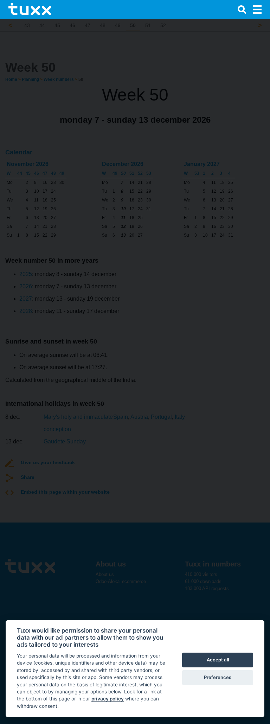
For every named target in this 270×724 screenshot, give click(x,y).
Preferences (217, 677)
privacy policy (107, 698)
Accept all (218, 659)
